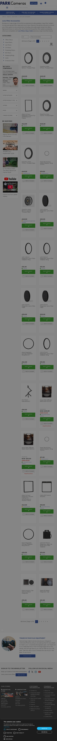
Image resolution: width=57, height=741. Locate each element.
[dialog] (28, 730)
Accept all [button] (44, 728)
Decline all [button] (44, 732)
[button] (19, 739)
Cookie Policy (6, 727)
